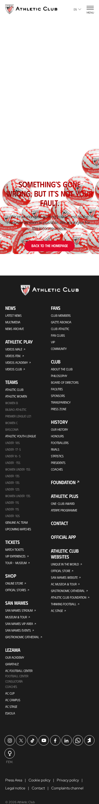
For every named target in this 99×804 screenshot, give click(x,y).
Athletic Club (14, 389)
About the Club (62, 369)
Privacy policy (68, 780)
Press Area (13, 780)
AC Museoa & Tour (64, 584)
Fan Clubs (58, 335)
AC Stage (11, 706)
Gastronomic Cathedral (22, 637)
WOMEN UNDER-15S (17, 469)
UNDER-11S (12, 502)
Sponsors (58, 395)
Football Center (16, 676)
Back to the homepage (49, 245)
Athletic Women (16, 396)
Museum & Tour (16, 617)
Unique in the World (65, 564)
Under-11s (12, 509)
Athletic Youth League (20, 436)
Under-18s (12, 443)
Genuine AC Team (16, 522)
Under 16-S (13, 456)
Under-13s (12, 476)
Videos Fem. (13, 356)
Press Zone (58, 409)
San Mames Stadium (19, 610)
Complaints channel (67, 788)
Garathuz (12, 664)
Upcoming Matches (18, 529)
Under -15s (12, 462)
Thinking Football (63, 604)
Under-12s (12, 489)
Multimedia (12, 322)
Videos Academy (16, 362)
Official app (63, 537)
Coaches (11, 686)
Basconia (11, 429)
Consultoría (14, 681)
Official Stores (15, 590)
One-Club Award (63, 503)
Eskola (10, 713)
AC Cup (10, 693)
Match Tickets (14, 549)
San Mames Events (18, 630)
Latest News (13, 315)
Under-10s (12, 516)
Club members (61, 315)
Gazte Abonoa (61, 322)
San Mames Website (64, 577)
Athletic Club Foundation (68, 597)
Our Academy (14, 657)
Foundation (63, 482)
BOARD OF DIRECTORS (65, 382)
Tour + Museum (16, 563)
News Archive (14, 329)
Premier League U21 (18, 416)
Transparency (60, 402)
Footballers (60, 443)
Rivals (55, 449)
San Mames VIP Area (19, 623)
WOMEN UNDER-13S (17, 496)
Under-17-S (13, 449)
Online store (14, 583)
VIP (53, 342)
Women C (11, 423)
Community (59, 348)
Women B (11, 403)
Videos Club (13, 369)
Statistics (57, 456)
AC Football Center (18, 670)
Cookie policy (39, 780)
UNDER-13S (12, 482)
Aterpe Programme (64, 510)
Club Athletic (60, 329)
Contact (59, 523)
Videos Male (13, 349)
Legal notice (15, 788)
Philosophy (59, 376)
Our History (59, 429)
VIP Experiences (15, 556)
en (75, 9)
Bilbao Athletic (15, 409)
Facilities (57, 389)
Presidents (58, 462)
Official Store (60, 571)
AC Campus (12, 700)
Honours (57, 436)
